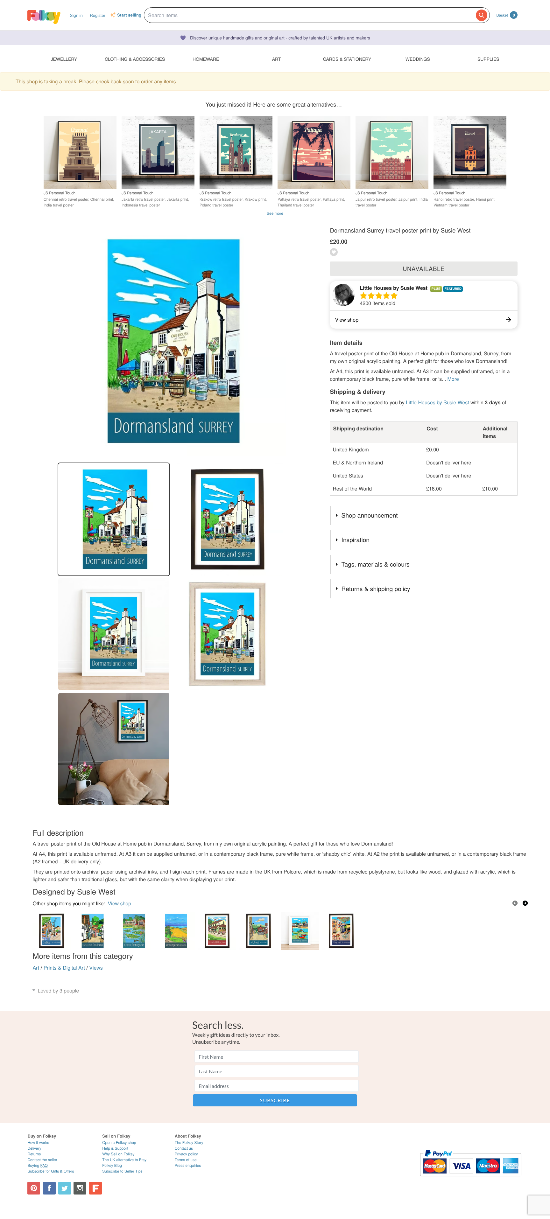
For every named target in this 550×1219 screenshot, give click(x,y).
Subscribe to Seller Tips (122, 1171)
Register (97, 15)
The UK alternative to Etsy (124, 1159)
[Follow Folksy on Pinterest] (33, 1188)
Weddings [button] (417, 59)
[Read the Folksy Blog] (95, 1188)
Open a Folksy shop (119, 1142)
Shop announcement (370, 515)
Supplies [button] (488, 59)
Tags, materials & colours (376, 564)
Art (35, 967)
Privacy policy (186, 1154)
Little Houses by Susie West (393, 287)
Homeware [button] (206, 59)
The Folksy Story (189, 1142)
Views (95, 967)
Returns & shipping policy (376, 588)
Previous (515, 903)
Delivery (34, 1148)
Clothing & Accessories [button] (135, 59)
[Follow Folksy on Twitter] (64, 1188)
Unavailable (424, 268)
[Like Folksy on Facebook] (49, 1188)
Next (525, 903)
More (453, 378)
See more (275, 213)
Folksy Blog (112, 1165)
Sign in (76, 15)
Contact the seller (42, 1159)
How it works (38, 1142)
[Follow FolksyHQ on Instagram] (80, 1188)
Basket (505, 15)
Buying (37, 1165)
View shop (119, 903)
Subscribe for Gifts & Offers (50, 1171)
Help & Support (115, 1148)
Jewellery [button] (64, 59)
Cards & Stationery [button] (347, 59)
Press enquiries (188, 1165)
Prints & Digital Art (64, 967)
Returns (34, 1154)
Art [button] (276, 59)
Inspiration (356, 539)
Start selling (129, 15)
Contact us (184, 1148)
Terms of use (186, 1159)
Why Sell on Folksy (118, 1154)
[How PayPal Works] (470, 1179)
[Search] (481, 15)
